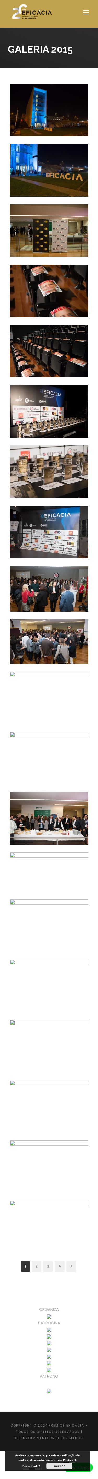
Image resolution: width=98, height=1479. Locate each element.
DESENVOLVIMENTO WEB (36, 1438)
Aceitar (59, 1466)
